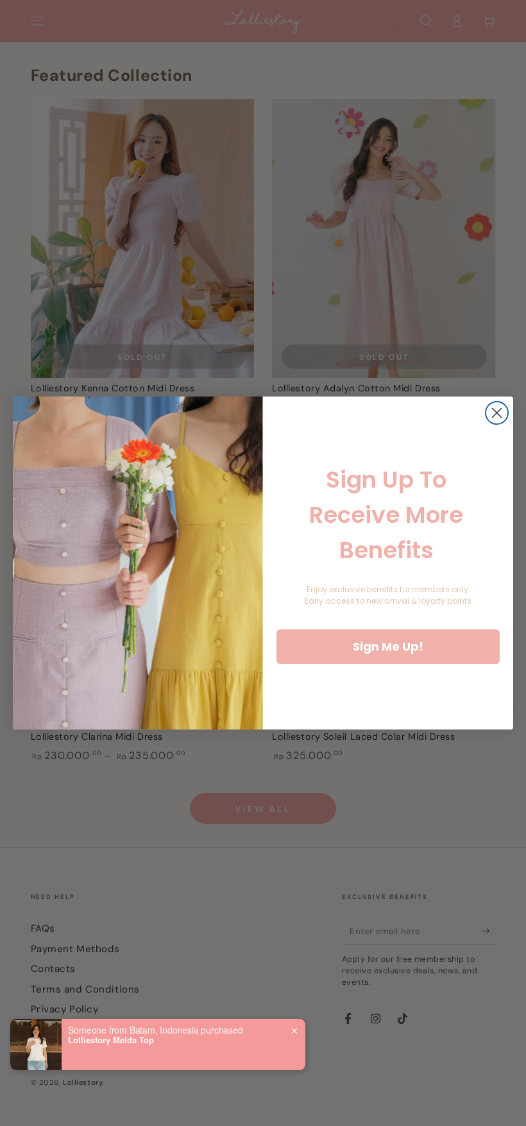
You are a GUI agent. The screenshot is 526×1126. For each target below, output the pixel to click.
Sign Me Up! (388, 646)
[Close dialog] (497, 413)
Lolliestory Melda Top (111, 1040)
